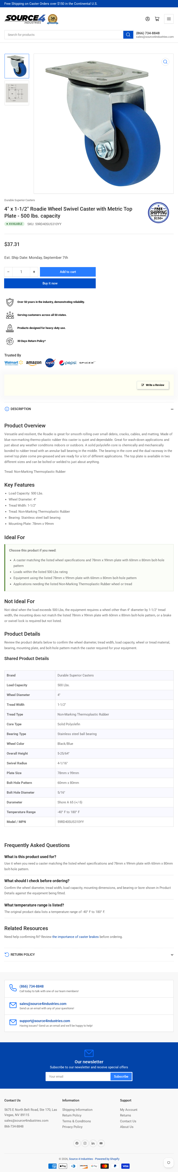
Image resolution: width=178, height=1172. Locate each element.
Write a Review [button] (155, 385)
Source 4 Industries (81, 1159)
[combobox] (69, 34)
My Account (128, 1110)
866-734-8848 (13, 1126)
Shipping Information (77, 1110)
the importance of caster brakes (75, 937)
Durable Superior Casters (19, 200)
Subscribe (121, 1076)
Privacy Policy (72, 1127)
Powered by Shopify (107, 1159)
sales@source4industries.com (26, 1121)
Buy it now (50, 283)
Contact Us (128, 1121)
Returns (125, 1115)
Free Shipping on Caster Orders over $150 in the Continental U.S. (50, 4)
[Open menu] (169, 19)
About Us (127, 1127)
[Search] (128, 34)
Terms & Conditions (76, 1121)
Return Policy (71, 1115)
